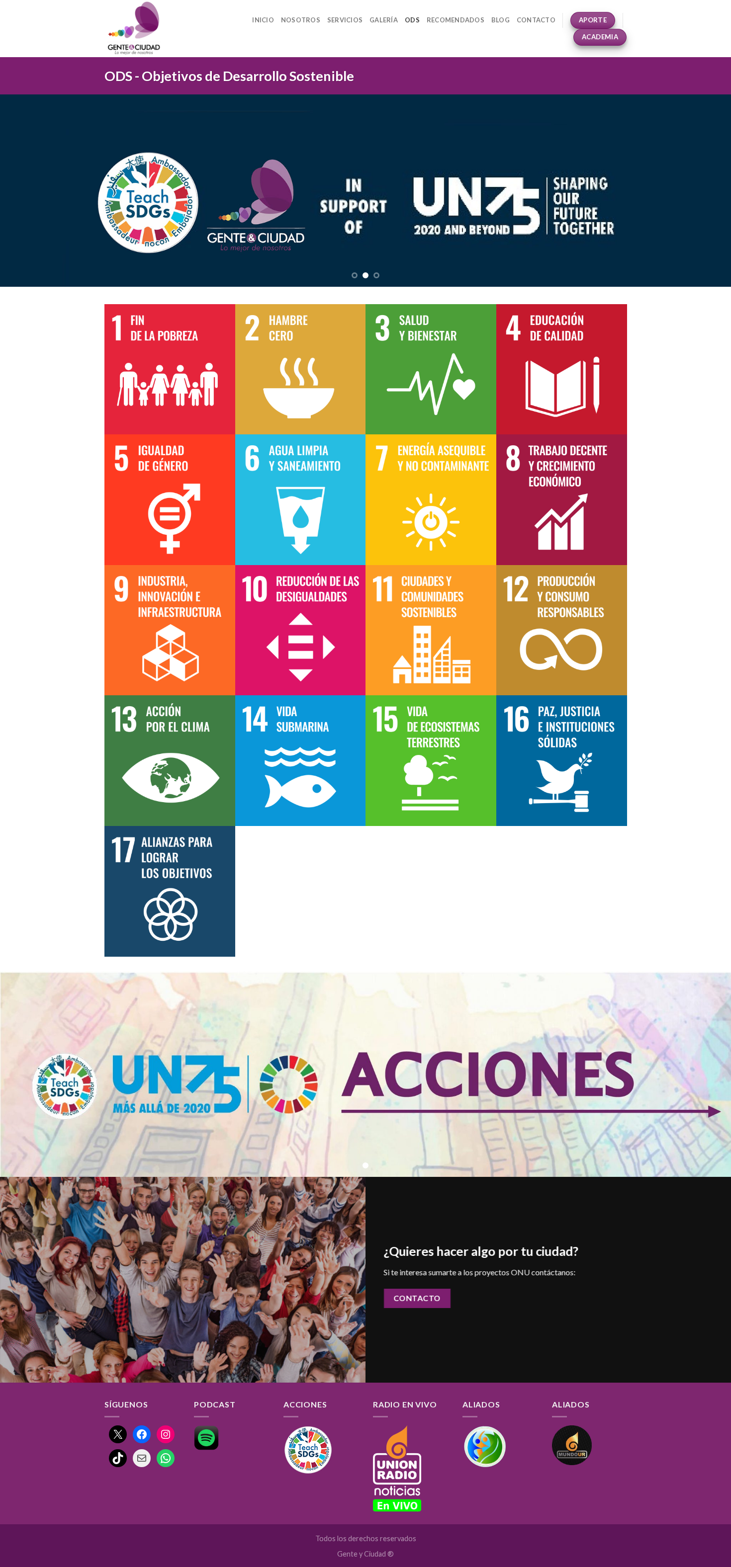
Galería (383, 20)
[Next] (704, 190)
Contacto (536, 20)
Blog (500, 20)
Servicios (345, 20)
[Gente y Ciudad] (144, 28)
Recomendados (455, 20)
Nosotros (300, 20)
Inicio (263, 20)
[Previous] (27, 190)
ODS (412, 20)
